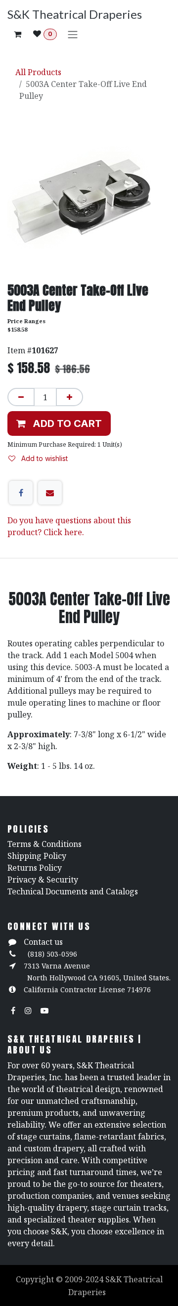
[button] (59, 423)
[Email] (50, 493)
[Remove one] (21, 397)
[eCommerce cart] (17, 34)
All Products (38, 72)
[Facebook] (21, 493)
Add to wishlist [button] (43, 458)
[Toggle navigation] (73, 34)
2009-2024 (85, 1279)
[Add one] (69, 397)
